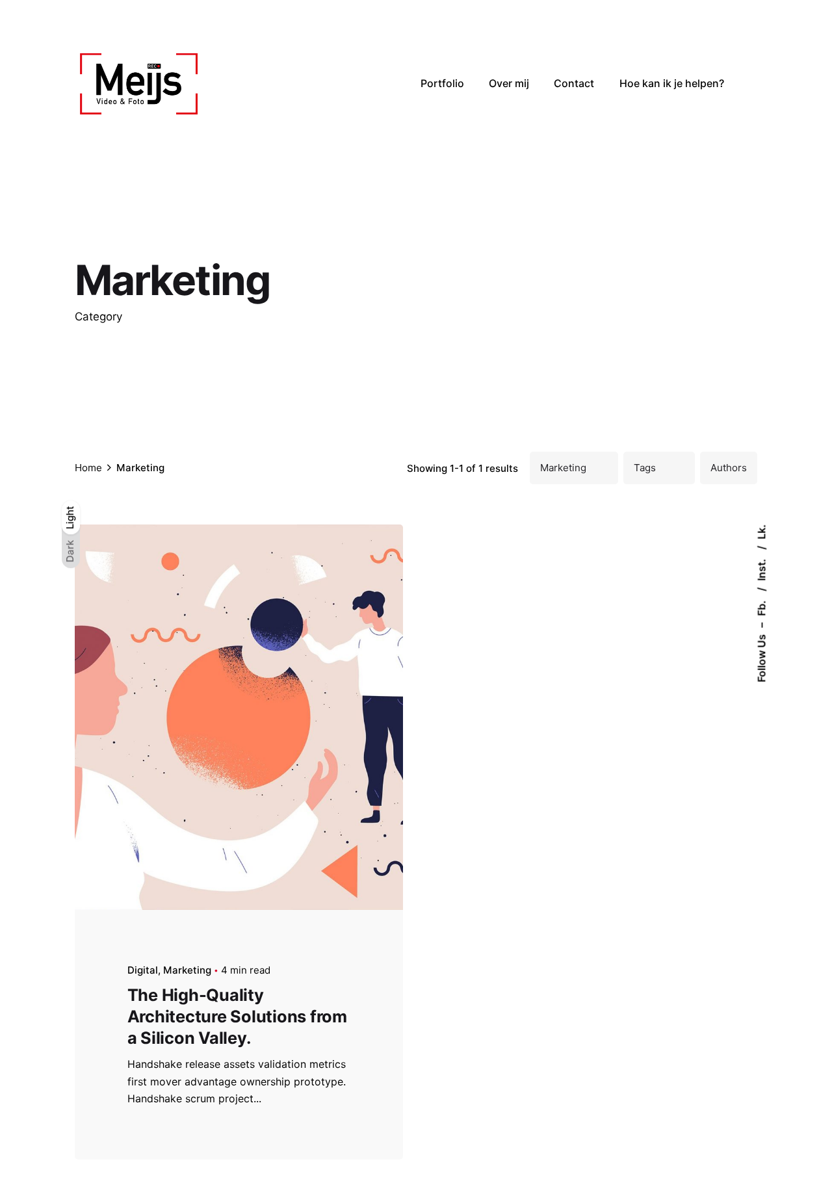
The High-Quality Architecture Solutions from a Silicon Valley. (237, 1016)
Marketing (187, 970)
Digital (142, 970)
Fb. (761, 607)
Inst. (761, 568)
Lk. (761, 532)
